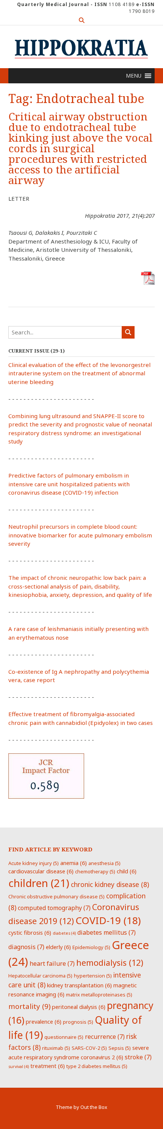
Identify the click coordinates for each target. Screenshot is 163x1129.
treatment (47, 1066)
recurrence (105, 1036)
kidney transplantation (79, 985)
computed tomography (54, 908)
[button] (133, 75)
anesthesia (104, 863)
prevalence (43, 1021)
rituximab (56, 1048)
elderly (58, 947)
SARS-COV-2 (89, 1048)
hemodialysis (109, 962)
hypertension (93, 975)
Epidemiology (91, 947)
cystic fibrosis (29, 932)
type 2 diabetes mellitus (96, 1066)
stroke (138, 1057)
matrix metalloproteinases (99, 994)
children (38, 883)
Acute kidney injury (33, 863)
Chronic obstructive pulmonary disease (56, 896)
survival (18, 1066)
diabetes (64, 933)
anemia (73, 863)
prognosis (78, 1021)
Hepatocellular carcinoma (40, 975)
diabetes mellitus (106, 932)
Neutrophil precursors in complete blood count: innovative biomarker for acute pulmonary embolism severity (80, 535)
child (126, 871)
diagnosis (26, 947)
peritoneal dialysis (78, 1006)
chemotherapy (95, 871)
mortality (29, 1006)
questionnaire (63, 1037)
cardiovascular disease (41, 871)
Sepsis (119, 1048)
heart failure (52, 963)
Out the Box (93, 1107)
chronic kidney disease (110, 884)
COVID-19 (108, 920)
